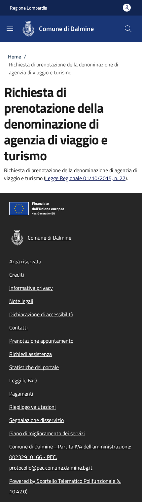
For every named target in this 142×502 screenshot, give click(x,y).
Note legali (21, 301)
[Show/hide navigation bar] (10, 28)
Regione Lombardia (28, 7)
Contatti (18, 327)
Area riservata (25, 261)
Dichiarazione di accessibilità (41, 314)
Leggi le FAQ (23, 380)
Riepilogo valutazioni (32, 407)
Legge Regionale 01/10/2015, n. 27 (85, 178)
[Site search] (128, 29)
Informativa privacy (31, 288)
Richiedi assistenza (30, 354)
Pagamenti (21, 394)
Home (14, 56)
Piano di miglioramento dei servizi (47, 433)
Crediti (16, 275)
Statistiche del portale (34, 367)
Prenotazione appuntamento (41, 341)
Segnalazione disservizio (36, 420)
